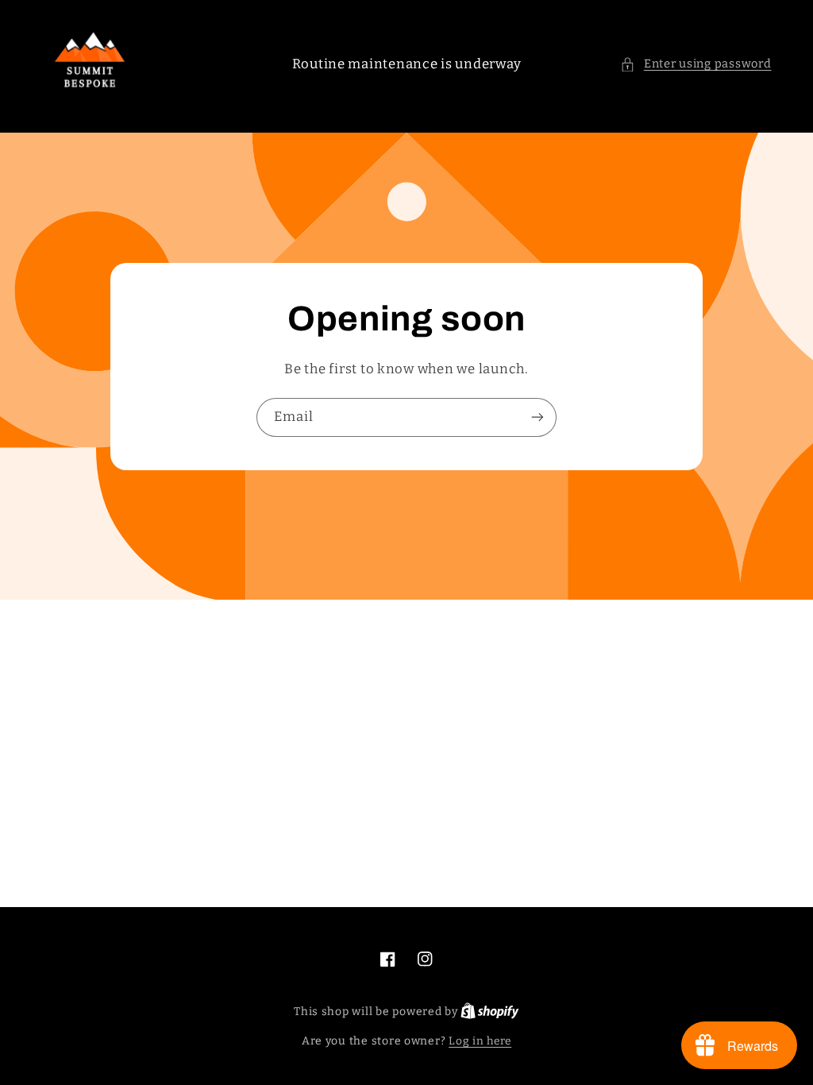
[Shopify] (489, 1011)
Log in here (480, 1041)
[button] (695, 64)
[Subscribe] (537, 417)
